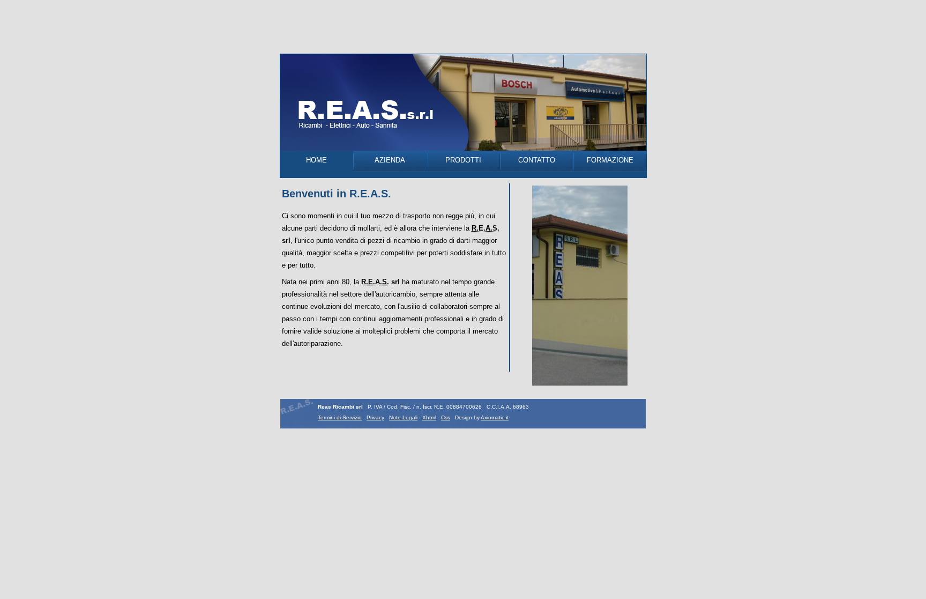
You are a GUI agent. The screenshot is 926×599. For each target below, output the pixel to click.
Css (445, 417)
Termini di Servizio (340, 417)
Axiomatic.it (495, 417)
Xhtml (429, 417)
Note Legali (403, 417)
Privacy (375, 417)
